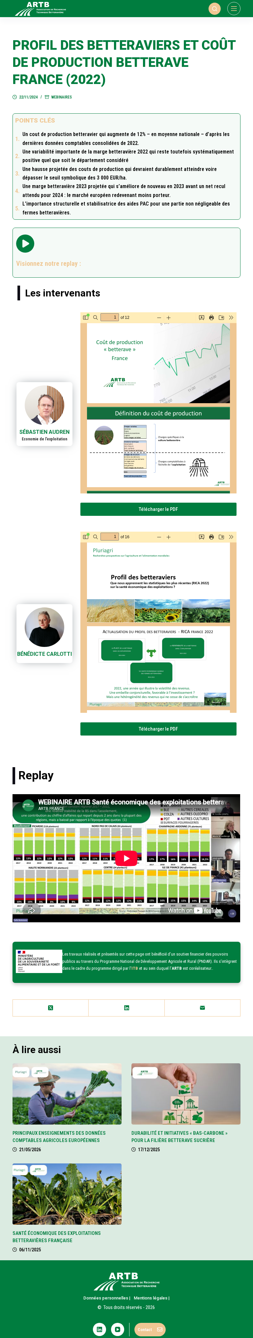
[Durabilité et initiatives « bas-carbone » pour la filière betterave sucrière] (185, 1094)
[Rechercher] (215, 9)
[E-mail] (202, 1008)
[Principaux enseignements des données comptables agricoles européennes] (67, 1094)
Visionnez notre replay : (48, 263)
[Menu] (233, 8)
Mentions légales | (152, 1298)
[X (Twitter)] (51, 1008)
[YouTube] (117, 1329)
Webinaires (61, 97)
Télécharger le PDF (158, 509)
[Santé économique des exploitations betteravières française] (67, 1194)
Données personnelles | (106, 1298)
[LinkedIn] (126, 1008)
